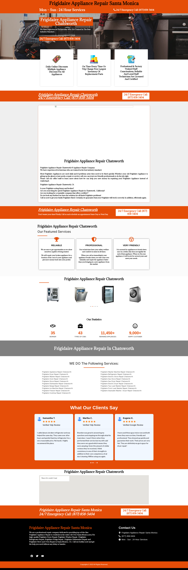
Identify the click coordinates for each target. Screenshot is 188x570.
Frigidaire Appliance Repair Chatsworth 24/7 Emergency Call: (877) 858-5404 (68, 96)
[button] (90, 306)
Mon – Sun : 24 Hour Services (62, 10)
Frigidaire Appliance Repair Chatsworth (68, 210)
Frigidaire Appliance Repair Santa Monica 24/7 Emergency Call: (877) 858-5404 (70, 512)
